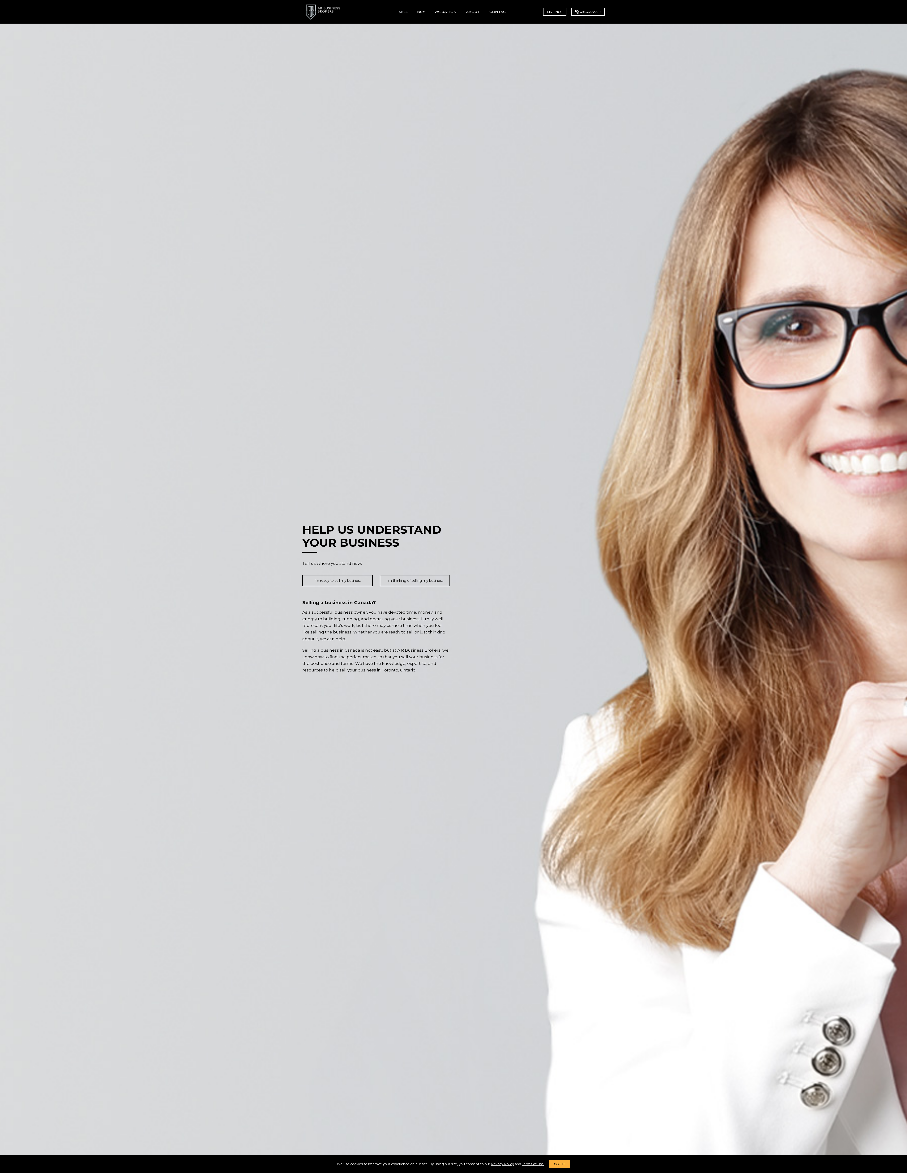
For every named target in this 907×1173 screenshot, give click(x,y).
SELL (403, 11)
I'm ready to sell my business (337, 580)
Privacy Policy (502, 1164)
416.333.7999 (590, 12)
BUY (421, 11)
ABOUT (473, 11)
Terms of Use (533, 1164)
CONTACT (498, 11)
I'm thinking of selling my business (414, 580)
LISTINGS (554, 12)
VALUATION (445, 11)
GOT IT (559, 1164)
